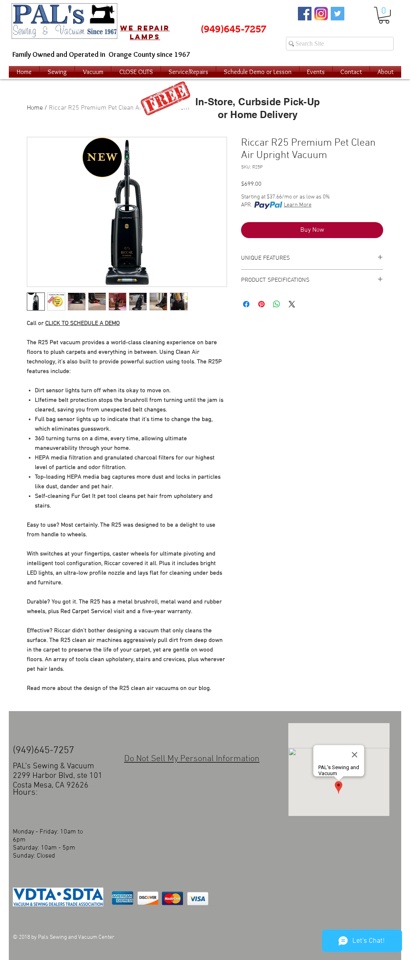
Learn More (298, 205)
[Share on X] (292, 304)
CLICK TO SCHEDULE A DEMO (82, 323)
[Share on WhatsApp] (276, 304)
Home (35, 108)
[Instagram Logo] (321, 13)
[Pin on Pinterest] (261, 304)
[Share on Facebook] (246, 304)
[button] (384, 15)
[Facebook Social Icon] (305, 13)
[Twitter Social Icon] (337, 13)
